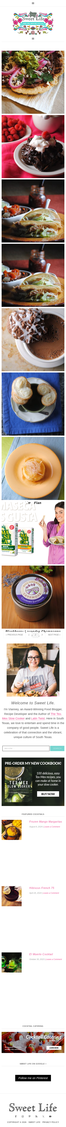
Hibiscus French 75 (41, 888)
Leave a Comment (52, 827)
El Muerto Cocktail (41, 954)
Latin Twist (38, 718)
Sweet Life (33, 23)
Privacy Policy (50, 1122)
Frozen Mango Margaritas (45, 821)
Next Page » (54, 635)
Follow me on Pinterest (33, 1078)
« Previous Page (14, 635)
